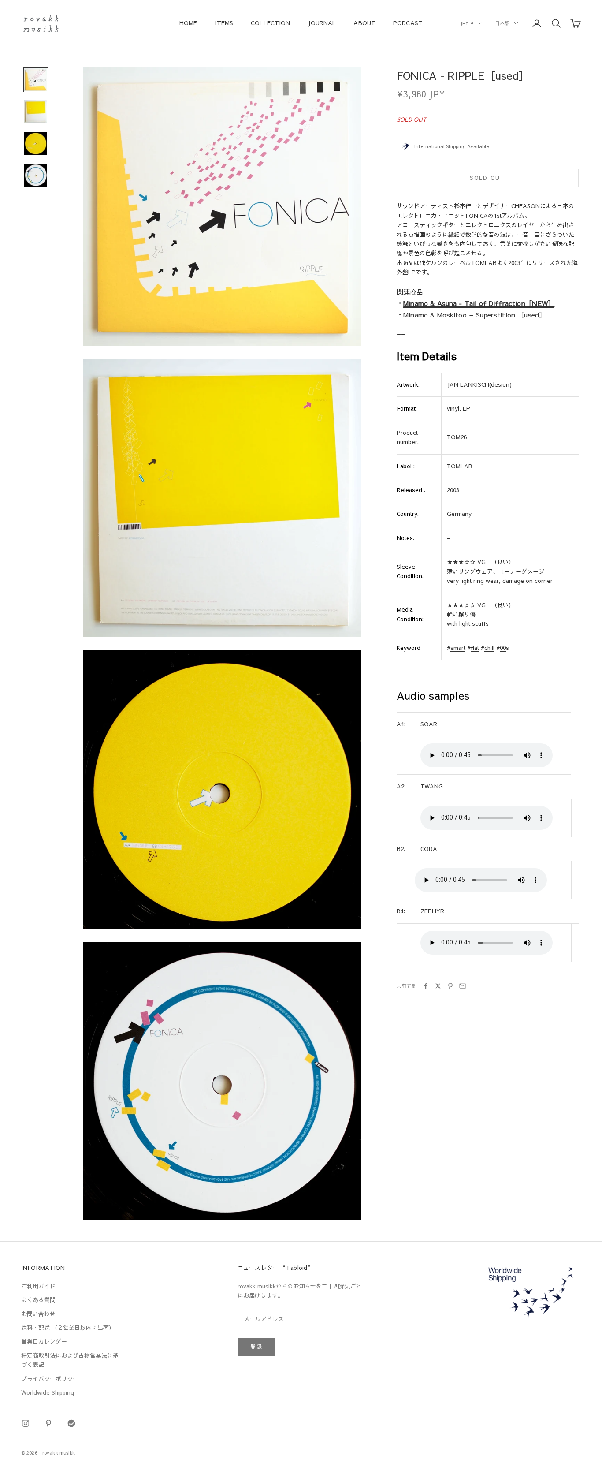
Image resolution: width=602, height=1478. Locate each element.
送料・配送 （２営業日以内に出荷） (68, 1328)
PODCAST (408, 23)
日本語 (502, 23)
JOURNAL (322, 23)
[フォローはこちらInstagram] (25, 1423)
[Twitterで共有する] (438, 985)
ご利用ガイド (38, 1286)
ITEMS (224, 23)
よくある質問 (38, 1300)
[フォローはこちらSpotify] (71, 1423)
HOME (188, 23)
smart (457, 648)
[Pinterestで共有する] (450, 985)
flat (475, 648)
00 (503, 648)
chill (489, 648)
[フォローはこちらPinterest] (48, 1423)
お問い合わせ (38, 1314)
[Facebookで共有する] (425, 985)
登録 (256, 1346)
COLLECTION (270, 23)
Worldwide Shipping (47, 1392)
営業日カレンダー (44, 1341)
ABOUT (364, 23)
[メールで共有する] (462, 985)
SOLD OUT (487, 177)
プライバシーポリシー (49, 1379)
